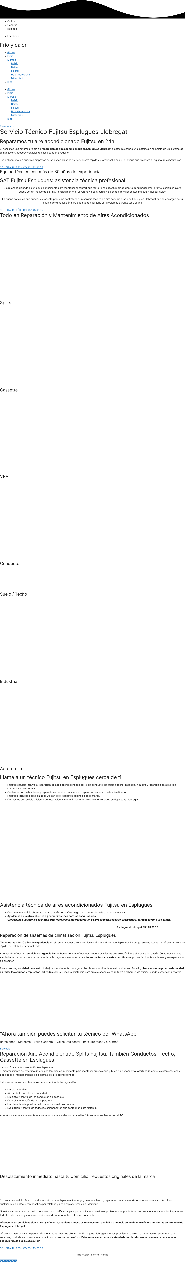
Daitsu (14, 67)
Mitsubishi (17, 78)
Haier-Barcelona (20, 74)
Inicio (10, 56)
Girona (11, 52)
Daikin (14, 63)
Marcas (11, 59)
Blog (9, 82)
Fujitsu (15, 70)
